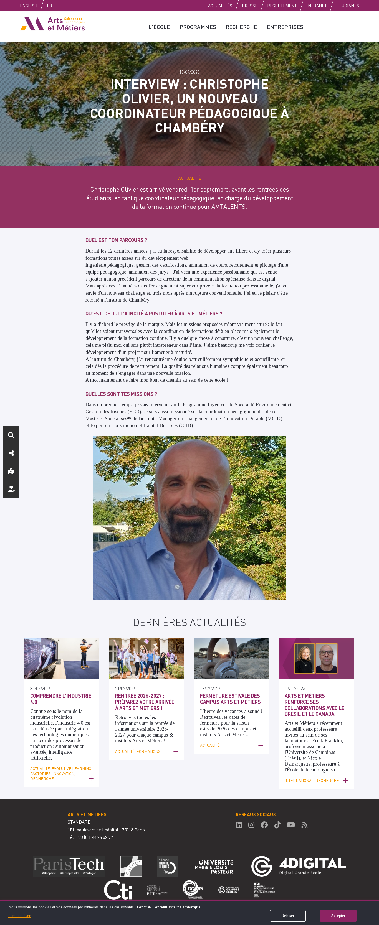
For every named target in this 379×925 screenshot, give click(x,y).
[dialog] (189, 912)
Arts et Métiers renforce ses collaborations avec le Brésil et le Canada (314, 704)
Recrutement (282, 5)
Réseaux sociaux (11, 453)
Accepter (338, 916)
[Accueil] (52, 23)
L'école (159, 26)
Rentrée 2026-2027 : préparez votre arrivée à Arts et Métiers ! (144, 701)
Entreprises (285, 26)
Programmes (198, 26)
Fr (49, 5)
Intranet (317, 5)
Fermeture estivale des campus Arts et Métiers (230, 698)
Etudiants (348, 5)
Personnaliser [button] (19, 916)
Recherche (241, 26)
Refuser (287, 916)
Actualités (220, 5)
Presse (249, 5)
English (28, 5)
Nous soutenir (11, 489)
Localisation (11, 471)
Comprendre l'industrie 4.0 (60, 698)
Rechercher (11, 435)
